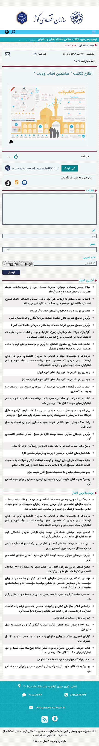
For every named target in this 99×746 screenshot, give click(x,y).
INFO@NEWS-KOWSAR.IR (50, 708)
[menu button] (94, 31)
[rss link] (44, 720)
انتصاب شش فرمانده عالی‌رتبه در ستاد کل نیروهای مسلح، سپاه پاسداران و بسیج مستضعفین (48, 389)
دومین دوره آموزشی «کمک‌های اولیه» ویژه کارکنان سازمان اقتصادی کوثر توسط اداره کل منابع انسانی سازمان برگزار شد (48, 534)
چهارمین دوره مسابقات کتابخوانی (71, 618)
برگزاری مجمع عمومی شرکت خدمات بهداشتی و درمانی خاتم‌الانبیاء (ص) (50, 325)
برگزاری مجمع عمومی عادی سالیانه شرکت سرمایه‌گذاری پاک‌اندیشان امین (49, 318)
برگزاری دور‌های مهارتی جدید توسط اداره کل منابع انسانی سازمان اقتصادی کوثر (48, 436)
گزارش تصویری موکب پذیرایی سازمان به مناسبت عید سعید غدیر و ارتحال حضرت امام (48, 638)
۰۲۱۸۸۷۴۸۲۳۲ (78, 695)
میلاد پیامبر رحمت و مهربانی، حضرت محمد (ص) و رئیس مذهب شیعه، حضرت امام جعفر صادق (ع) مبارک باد (48, 289)
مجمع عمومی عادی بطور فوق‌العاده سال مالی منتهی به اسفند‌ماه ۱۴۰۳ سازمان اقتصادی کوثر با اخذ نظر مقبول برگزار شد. (48, 569)
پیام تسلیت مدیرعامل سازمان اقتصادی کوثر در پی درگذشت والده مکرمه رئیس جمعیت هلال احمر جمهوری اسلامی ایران (48, 546)
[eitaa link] (16, 182)
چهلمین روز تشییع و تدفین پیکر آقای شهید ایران (63, 372)
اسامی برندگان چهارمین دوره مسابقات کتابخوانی (63, 659)
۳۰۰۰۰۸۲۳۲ (35, 695)
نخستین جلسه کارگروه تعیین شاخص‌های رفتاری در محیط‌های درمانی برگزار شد (48, 597)
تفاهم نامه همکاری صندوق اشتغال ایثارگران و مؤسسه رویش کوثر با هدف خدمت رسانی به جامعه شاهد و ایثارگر (48, 346)
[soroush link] (8, 183)
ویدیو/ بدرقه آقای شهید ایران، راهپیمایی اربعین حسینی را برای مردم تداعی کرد (48, 481)
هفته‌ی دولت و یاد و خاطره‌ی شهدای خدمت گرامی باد (60, 310)
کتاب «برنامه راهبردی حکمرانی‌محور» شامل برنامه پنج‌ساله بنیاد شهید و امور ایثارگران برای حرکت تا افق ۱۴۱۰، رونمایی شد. (48, 401)
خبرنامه (85, 156)
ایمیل (93, 244)
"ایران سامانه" (41, 741)
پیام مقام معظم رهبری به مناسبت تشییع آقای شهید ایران (58, 472)
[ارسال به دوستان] (7, 54)
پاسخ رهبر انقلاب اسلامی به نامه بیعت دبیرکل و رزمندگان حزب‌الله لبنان (51, 446)
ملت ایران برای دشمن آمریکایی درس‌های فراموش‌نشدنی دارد (56, 453)
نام (94, 230)
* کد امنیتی (89, 258)
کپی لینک (70, 168)
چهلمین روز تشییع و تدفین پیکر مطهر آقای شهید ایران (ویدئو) (56, 379)
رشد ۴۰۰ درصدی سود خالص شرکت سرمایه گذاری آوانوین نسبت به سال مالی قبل (48, 424)
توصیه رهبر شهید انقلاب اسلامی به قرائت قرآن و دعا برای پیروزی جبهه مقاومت (56, 40)
